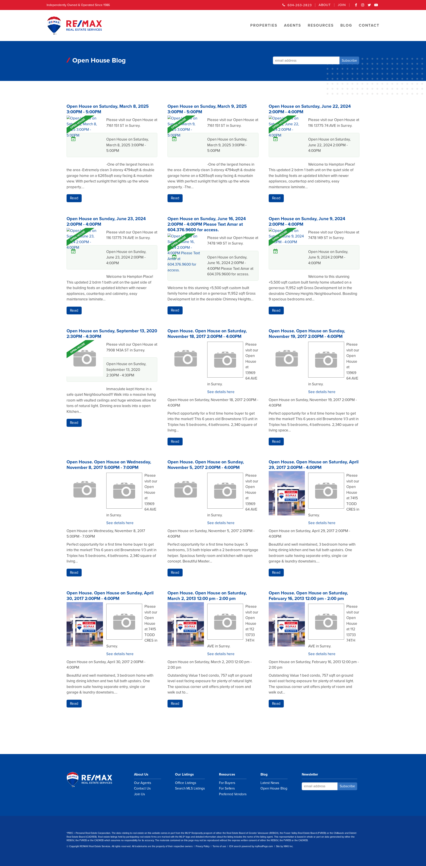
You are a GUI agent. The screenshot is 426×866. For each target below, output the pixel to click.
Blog (264, 774)
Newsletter (310, 774)
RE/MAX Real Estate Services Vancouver (94, 779)
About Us (141, 774)
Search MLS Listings (190, 788)
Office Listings (185, 783)
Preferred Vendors (233, 794)
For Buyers (227, 783)
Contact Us (142, 788)
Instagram (362, 6)
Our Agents (142, 783)
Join (342, 5)
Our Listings (184, 774)
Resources (227, 774)
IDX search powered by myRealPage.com (251, 846)
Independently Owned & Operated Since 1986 (78, 5)
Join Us (139, 794)
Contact (369, 25)
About (325, 5)
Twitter (369, 6)
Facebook (356, 6)
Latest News (269, 783)
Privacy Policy (202, 846)
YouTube (376, 6)
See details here (221, 392)
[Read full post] (85, 141)
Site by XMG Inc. (284, 846)
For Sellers (227, 788)
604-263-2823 (300, 5)
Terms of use (219, 846)
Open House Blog (273, 788)
